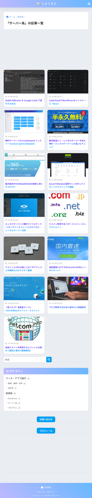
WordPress (14, 398)
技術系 (12, 388)
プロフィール (46, 430)
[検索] (49, 359)
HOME (47, 487)
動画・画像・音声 (16, 383)
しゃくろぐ (49, 3)
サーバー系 (14, 403)
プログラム (14, 407)
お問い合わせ (46, 419)
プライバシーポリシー (46, 492)
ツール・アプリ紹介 (17, 378)
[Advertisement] (46, 49)
